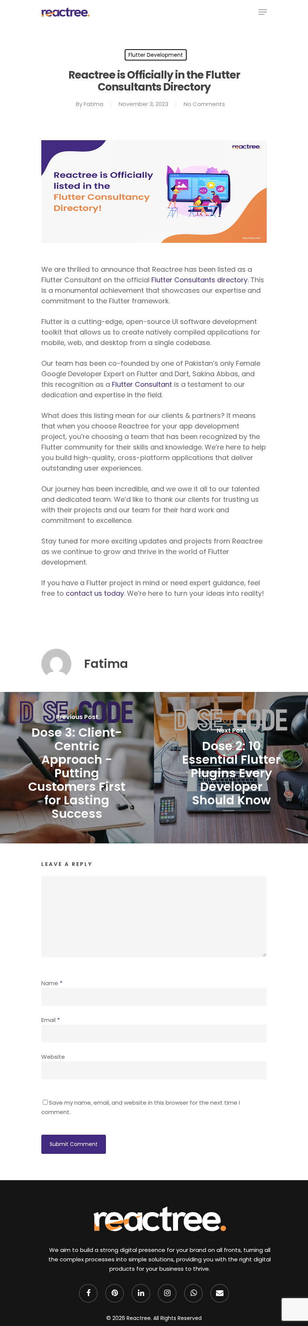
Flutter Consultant (142, 384)
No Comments (204, 104)
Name (51, 983)
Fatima (93, 104)
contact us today (95, 593)
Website (53, 1057)
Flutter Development (155, 55)
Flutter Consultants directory (199, 280)
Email (50, 1020)
